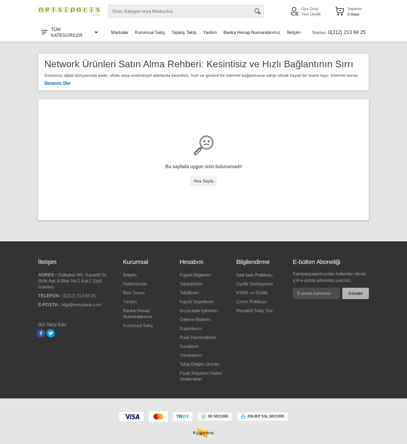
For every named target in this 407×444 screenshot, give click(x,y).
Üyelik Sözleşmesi (254, 283)
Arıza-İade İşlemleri (199, 310)
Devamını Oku (57, 83)
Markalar (119, 32)
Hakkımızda (135, 283)
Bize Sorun (134, 292)
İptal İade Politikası (254, 274)
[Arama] (257, 11)
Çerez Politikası (251, 301)
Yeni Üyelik (311, 14)
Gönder (355, 293)
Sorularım (189, 346)
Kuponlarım (191, 328)
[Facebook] (41, 333)
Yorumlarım (191, 355)
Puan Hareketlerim (198, 337)
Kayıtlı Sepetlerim (197, 301)
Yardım (210, 32)
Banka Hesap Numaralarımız (251, 32)
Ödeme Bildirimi (195, 319)
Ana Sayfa (203, 181)
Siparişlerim (191, 283)
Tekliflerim (189, 292)
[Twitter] (50, 333)
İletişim (294, 32)
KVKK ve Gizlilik (252, 292)
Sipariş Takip (184, 32)
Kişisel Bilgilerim (195, 274)
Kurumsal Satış (150, 32)
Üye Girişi (310, 9)
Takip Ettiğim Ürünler (200, 364)
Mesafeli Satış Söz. (255, 310)
